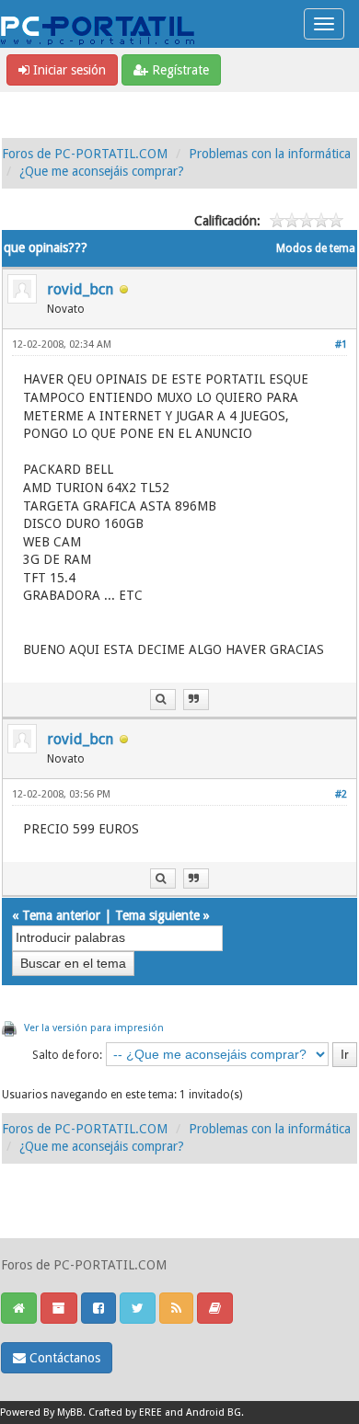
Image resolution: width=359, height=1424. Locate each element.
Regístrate (178, 70)
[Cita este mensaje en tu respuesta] (196, 699)
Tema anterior (61, 915)
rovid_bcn (80, 289)
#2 (341, 794)
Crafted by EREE (125, 1412)
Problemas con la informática (270, 153)
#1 (341, 344)
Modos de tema (315, 248)
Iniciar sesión (67, 70)
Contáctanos (63, 1357)
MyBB (70, 1412)
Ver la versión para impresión (94, 1028)
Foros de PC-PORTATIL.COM (85, 153)
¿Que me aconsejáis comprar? (101, 171)
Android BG (213, 1412)
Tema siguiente (157, 915)
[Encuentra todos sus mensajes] (163, 699)
